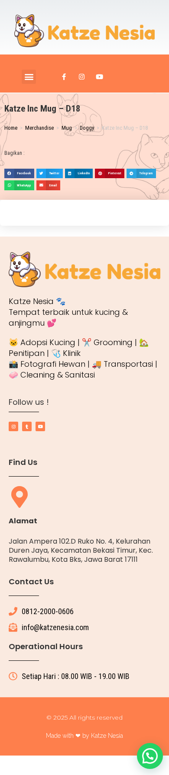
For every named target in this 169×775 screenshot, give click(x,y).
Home (10, 128)
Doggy (87, 128)
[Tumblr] (27, 426)
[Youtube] (99, 76)
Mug (67, 128)
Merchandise (39, 128)
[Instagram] (81, 76)
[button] (29, 77)
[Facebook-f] (64, 76)
